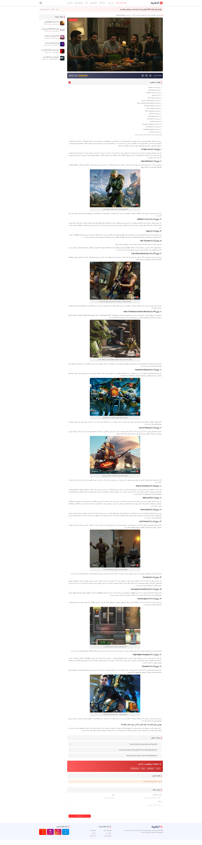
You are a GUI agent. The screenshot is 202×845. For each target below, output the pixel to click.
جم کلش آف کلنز (135, 768)
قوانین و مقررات (107, 836)
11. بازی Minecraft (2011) (155, 114)
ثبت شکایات (93, 836)
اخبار (86, 3)
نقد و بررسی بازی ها (45, 9)
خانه (57, 9)
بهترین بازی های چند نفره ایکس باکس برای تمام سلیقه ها (148, 135)
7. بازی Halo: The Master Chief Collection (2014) (149, 103)
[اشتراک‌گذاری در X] (142, 75)
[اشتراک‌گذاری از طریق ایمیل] (146, 75)
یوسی (143, 768)
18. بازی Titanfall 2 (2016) (155, 132)
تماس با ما (108, 833)
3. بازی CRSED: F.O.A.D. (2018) (154, 93)
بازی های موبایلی (79, 3)
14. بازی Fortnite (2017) (155, 121)
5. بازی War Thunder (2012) (154, 98)
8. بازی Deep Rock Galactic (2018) (152, 106)
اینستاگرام (58, 833)
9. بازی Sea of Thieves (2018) (154, 108)
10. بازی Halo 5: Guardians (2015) (153, 111)
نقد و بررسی (70, 3)
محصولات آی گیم (120, 3)
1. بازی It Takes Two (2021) (154, 87)
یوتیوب (42, 833)
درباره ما (94, 833)
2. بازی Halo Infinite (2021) (154, 90)
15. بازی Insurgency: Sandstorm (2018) (151, 124)
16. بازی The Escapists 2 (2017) (153, 127)
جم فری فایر (150, 768)
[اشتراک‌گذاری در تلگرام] (150, 75)
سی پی (158, 768)
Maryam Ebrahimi (122, 15)
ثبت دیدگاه (79, 816)
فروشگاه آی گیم (107, 830)
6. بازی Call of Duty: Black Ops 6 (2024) (151, 100)
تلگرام (65, 833)
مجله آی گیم (102, 3)
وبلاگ (52, 9)
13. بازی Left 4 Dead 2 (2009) (154, 119)
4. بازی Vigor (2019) (156, 95)
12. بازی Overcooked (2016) (154, 116)
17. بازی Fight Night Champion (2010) (152, 129)
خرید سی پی (110, 3)
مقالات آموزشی (93, 3)
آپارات (50, 833)
